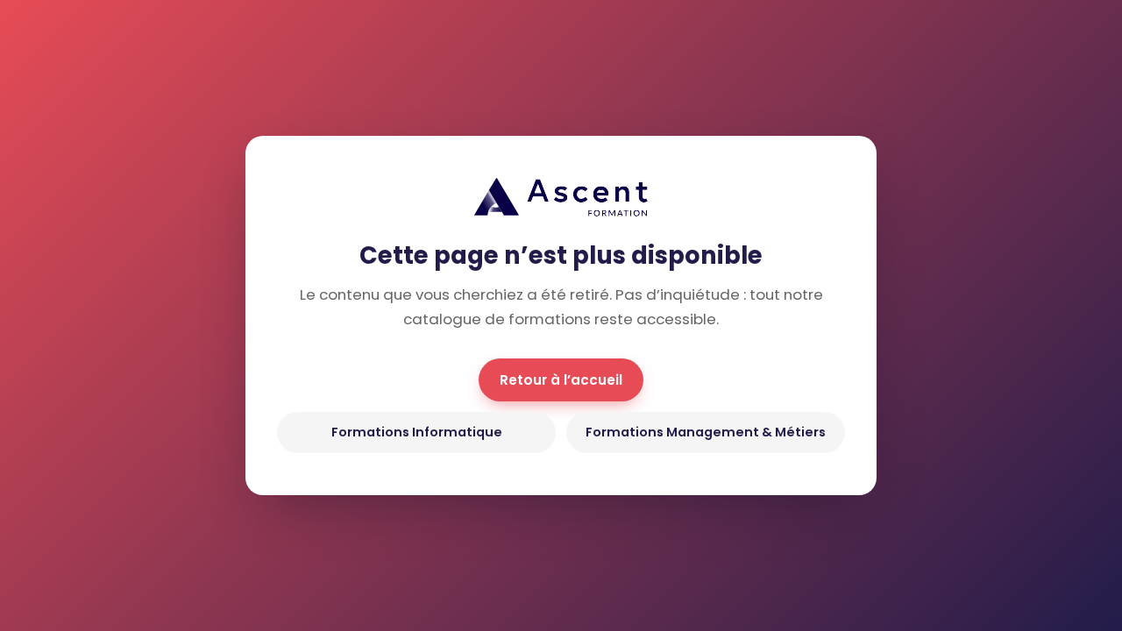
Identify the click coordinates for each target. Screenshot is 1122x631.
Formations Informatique (416, 432)
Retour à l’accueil (561, 380)
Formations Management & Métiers (706, 432)
